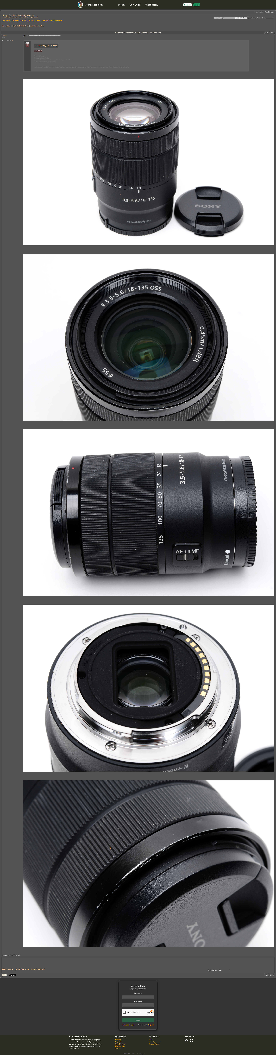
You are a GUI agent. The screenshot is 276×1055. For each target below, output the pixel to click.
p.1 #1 (27, 35)
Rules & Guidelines (9, 15)
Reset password (128, 1025)
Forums (118, 1040)
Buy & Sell (135, 4)
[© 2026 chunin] (148, 162)
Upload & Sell (6, 41)
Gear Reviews (120, 1044)
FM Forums (6, 26)
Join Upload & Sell (37, 26)
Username (138, 993)
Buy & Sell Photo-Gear (20, 26)
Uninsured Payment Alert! (26, 15)
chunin (4, 35)
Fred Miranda (269, 12)
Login (197, 5)
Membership (120, 1046)
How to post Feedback (11, 17)
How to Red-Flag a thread (29, 17)
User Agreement (155, 1042)
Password (138, 1001)
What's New (151, 4)
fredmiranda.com (94, 4)
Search (117, 1048)
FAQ (150, 1040)
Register (187, 5)
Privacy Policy (154, 1044)
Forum (121, 4)
